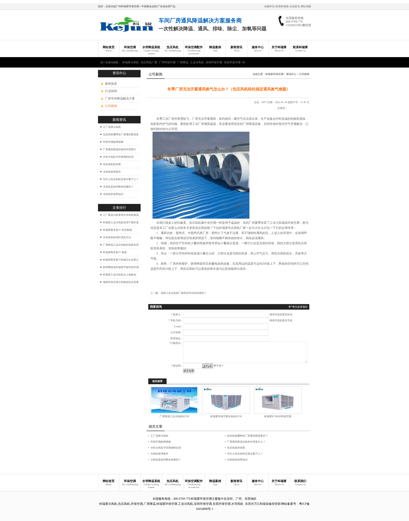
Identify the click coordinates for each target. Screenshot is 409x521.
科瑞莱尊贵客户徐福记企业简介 (121, 259)
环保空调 (130, 49)
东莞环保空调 (232, 62)
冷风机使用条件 (112, 171)
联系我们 (300, 482)
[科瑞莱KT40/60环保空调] (278, 400)
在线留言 (294, 6)
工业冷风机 (197, 62)
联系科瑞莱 (282, 6)
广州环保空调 (167, 62)
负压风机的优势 (112, 164)
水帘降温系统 (151, 50)
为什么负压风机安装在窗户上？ (121, 179)
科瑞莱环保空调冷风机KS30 (226, 416)
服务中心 (258, 49)
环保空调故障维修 (113, 141)
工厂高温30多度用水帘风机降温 (121, 215)
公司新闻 (304, 74)
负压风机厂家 (149, 62)
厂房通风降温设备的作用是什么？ (246, 441)
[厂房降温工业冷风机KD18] (174, 400)
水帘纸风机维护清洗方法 (117, 237)
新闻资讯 (236, 49)
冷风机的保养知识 (113, 194)
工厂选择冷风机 (112, 127)
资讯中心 (291, 74)
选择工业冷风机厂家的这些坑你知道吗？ (184, 293)
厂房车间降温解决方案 (120, 98)
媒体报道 (111, 83)
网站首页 (109, 49)
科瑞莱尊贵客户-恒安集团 (117, 229)
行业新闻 (111, 91)
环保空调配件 (194, 50)
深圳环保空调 (214, 62)
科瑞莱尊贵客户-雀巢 (115, 252)
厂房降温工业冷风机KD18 (174, 416)
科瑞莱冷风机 (130, 62)
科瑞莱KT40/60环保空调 (277, 416)
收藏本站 (269, 6)
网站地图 (306, 6)
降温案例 (215, 49)
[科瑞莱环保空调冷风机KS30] (226, 400)
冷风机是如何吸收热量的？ (118, 186)
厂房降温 (182, 62)
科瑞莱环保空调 (274, 74)
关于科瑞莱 (279, 49)
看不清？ (219, 365)
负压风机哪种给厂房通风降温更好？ (247, 435)
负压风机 (172, 49)
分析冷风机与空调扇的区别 (118, 156)
